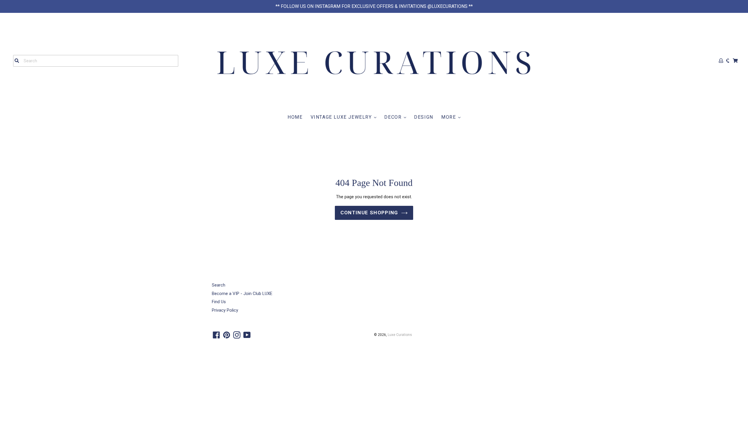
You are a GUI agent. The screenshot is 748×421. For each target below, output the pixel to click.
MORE (449, 117)
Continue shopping (369, 212)
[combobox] (95, 61)
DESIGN (423, 117)
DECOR (393, 117)
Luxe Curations (400, 335)
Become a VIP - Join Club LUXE (242, 293)
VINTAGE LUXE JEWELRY (342, 117)
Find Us (219, 301)
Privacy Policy (225, 310)
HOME (295, 117)
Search (218, 285)
